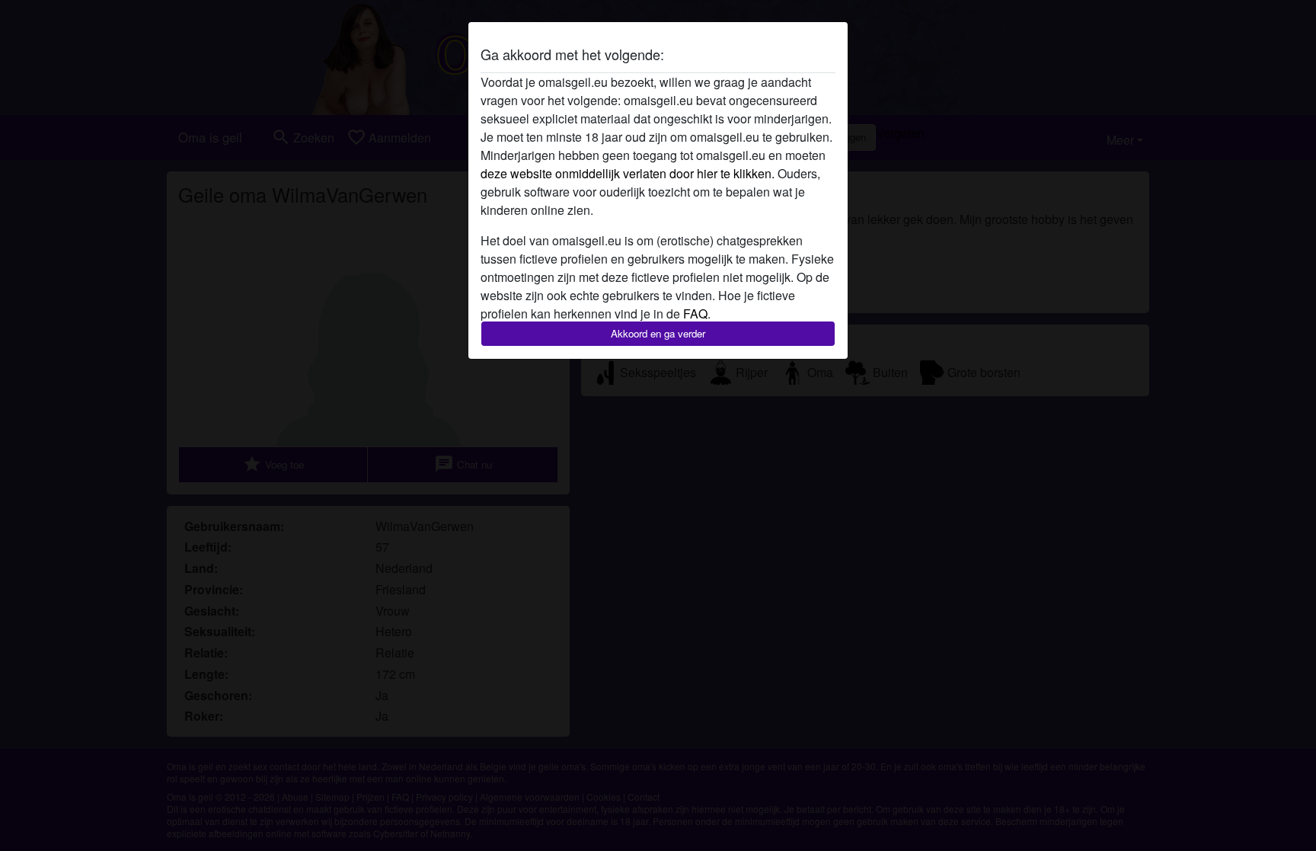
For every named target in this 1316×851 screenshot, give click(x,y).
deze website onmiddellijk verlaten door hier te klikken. (628, 173)
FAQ (695, 313)
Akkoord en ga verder (658, 333)
